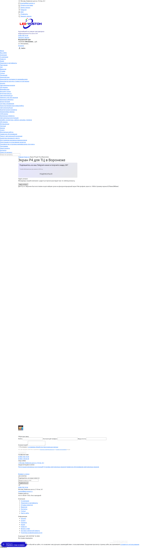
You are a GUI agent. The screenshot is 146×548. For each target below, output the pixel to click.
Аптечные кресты (6, 93)
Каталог (2, 83)
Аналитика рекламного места (10, 138)
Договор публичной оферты (30, 531)
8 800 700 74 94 (23, 487)
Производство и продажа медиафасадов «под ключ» (17, 144)
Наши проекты (5, 148)
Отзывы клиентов (27, 505)
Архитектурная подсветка (8, 110)
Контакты (3, 150)
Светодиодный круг (6, 108)
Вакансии (3, 69)
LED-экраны (4, 87)
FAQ (1, 67)
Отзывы (2, 71)
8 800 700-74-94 (23, 35)
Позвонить (24, 14)
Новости (3, 59)
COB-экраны (4, 114)
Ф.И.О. (20, 439)
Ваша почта (82, 439)
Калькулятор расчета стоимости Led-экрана (14, 81)
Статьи (2, 73)
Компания (3, 55)
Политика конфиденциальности (47, 449)
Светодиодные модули (7, 85)
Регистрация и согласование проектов (13, 142)
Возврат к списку (23, 474)
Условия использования (61, 449)
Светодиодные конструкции (9, 118)
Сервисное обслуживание (8, 134)
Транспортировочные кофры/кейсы (12, 106)
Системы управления (7, 104)
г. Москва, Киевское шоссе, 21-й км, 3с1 (31, 463)
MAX (21, 12)
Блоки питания (5, 102)
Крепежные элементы (7, 116)
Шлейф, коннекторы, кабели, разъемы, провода (16, 120)
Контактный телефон (50, 439)
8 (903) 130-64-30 (23, 459)
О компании (4, 57)
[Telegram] (19, 485)
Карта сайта (25, 513)
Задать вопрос (25, 7)
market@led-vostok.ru (27, 3)
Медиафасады (4, 89)
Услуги (2, 130)
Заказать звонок (26, 16)
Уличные (3, 126)
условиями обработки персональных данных (43, 447)
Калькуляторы (4, 77)
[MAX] (22, 485)
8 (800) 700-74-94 (23, 457)
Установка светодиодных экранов (55, 467)
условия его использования (130, 544)
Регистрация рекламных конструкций (30, 467)
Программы (4, 146)
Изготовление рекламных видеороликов (13, 140)
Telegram (23, 10)
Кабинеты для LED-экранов (9, 97)
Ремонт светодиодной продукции (11, 136)
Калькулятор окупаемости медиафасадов (13, 79)
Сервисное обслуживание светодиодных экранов (82, 467)
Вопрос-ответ (25, 529)
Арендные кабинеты (6, 99)
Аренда (2, 128)
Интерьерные (4, 124)
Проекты (24, 522)
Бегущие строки (5, 91)
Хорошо (3, 547)
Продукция (3, 75)
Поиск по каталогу (6, 152)
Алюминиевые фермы (7, 112)
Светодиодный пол (6, 95)
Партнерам (4, 65)
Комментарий (23, 445)
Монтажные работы (6, 132)
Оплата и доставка (26, 5)
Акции (2, 61)
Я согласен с (39, 447)
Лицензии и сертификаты (8, 63)
